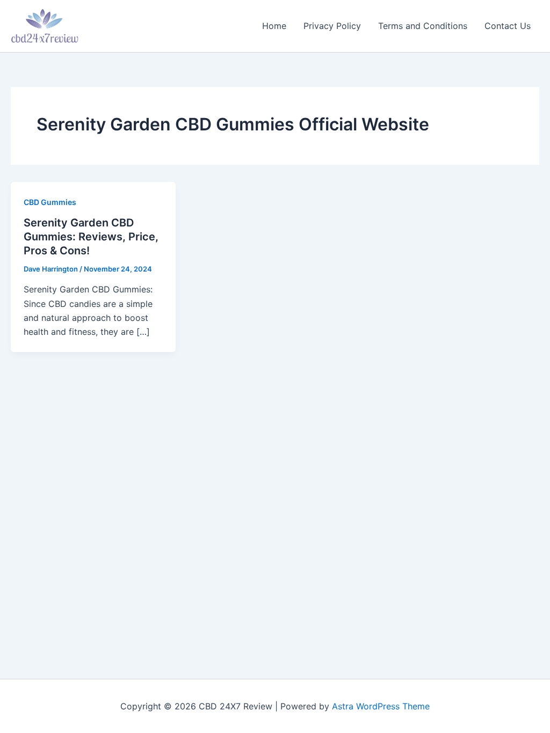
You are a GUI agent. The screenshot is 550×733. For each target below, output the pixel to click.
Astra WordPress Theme (381, 706)
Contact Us (507, 25)
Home (274, 25)
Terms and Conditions (422, 25)
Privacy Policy (332, 25)
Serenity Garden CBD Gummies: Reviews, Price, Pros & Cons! (91, 236)
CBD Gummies (50, 202)
